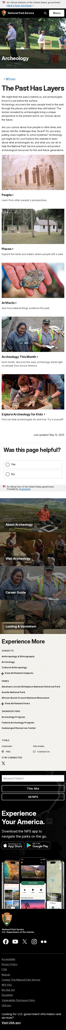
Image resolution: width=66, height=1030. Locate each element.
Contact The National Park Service (21, 979)
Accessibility (8, 959)
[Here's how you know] (33, 4)
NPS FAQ (7, 984)
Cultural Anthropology (14, 667)
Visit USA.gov (11, 1022)
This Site (33, 788)
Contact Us (43, 751)
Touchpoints (24, 489)
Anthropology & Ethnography (18, 656)
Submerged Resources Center (19, 728)
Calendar (7, 746)
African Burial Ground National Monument (25, 697)
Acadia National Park (13, 692)
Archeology (15, 58)
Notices (6, 974)
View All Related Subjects (19, 673)
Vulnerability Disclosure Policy (18, 1000)
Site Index (38, 746)
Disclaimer (7, 995)
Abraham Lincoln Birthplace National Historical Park (31, 686)
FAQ (7, 751)
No (13, 474)
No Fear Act (8, 989)
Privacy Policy (9, 964)
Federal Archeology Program (18, 722)
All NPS (33, 797)
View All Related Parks (17, 703)
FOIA (4, 969)
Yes (13, 464)
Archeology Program (13, 717)
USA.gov (6, 1005)
